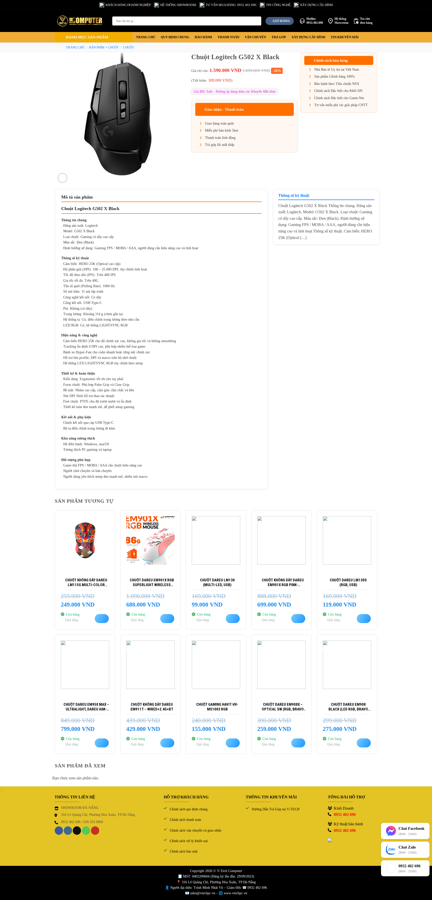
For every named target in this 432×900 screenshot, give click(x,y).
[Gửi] (256, 21)
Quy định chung (175, 37)
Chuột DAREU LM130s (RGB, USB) (348, 582)
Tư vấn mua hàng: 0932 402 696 (231, 5)
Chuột (128, 47)
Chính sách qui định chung (189, 809)
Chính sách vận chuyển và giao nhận (195, 830)
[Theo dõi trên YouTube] (95, 830)
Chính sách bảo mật (184, 851)
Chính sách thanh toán (185, 820)
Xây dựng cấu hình (316, 5)
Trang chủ (145, 37)
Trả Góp (279, 37)
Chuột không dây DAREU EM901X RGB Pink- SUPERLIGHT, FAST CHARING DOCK (283, 583)
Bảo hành (203, 37)
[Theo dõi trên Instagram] (68, 830)
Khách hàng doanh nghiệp (128, 5)
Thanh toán (228, 37)
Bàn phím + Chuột (104, 47)
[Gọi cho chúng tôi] (86, 830)
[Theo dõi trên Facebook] (59, 830)
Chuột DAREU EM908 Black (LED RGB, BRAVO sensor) (348, 707)
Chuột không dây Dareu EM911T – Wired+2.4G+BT (151, 707)
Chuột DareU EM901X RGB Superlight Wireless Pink (152, 583)
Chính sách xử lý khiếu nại (189, 841)
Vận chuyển (255, 37)
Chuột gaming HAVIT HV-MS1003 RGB (217, 707)
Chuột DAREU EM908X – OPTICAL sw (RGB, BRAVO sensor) (283, 707)
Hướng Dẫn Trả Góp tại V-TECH (276, 809)
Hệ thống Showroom (178, 5)
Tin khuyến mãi (344, 37)
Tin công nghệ (278, 5)
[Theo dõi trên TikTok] (77, 830)
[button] (93, 37)
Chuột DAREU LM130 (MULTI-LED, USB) (217, 582)
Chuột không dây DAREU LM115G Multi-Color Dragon (86, 583)
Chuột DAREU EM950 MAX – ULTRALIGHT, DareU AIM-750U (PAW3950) (86, 707)
